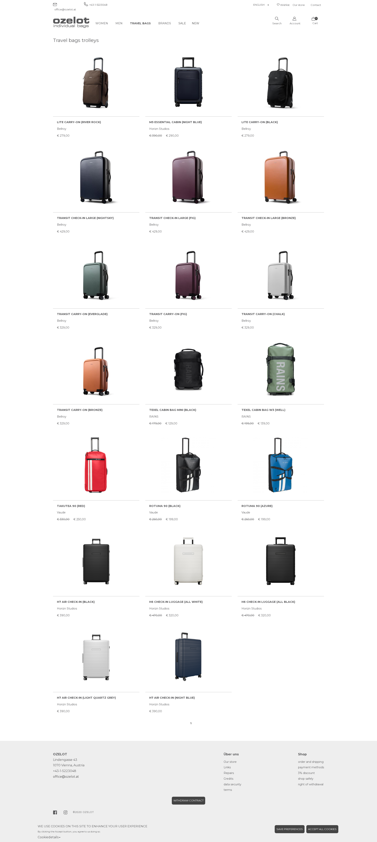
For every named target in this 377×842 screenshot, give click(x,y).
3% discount (306, 773)
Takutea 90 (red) (71, 506)
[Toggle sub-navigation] (112, 23)
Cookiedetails (48, 837)
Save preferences (289, 829)
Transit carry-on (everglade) (82, 314)
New (195, 23)
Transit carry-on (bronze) (79, 410)
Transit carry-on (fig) (168, 314)
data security (232, 784)
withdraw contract (188, 800)
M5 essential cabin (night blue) (175, 122)
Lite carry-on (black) (260, 122)
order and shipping (311, 762)
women (101, 23)
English (258, 4)
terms (228, 790)
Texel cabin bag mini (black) (172, 410)
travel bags (140, 23)
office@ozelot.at (66, 776)
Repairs (229, 773)
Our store (299, 4)
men (119, 23)
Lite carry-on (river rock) (79, 122)
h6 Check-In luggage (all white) (176, 602)
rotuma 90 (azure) (257, 506)
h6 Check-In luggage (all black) (268, 602)
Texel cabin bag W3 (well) (263, 410)
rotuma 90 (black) (164, 506)
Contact (316, 4)
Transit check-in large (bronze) (269, 218)
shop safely (305, 778)
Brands (164, 23)
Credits (228, 778)
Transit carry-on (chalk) (263, 314)
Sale (182, 23)
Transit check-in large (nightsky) (85, 218)
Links (227, 767)
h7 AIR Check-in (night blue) (172, 697)
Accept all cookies (322, 829)
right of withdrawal (310, 784)
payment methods (311, 767)
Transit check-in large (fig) (172, 218)
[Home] (71, 22)
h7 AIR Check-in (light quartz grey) (86, 697)
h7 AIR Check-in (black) (76, 602)
